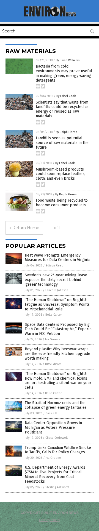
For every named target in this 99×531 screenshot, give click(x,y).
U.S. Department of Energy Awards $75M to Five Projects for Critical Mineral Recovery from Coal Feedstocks (55, 474)
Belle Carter (53, 314)
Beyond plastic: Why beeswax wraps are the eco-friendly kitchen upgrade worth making (57, 354)
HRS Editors (53, 364)
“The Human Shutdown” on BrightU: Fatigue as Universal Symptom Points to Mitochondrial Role (57, 305)
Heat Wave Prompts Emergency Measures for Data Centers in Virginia (57, 257)
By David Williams (67, 60)
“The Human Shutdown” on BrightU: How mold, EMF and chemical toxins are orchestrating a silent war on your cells (58, 380)
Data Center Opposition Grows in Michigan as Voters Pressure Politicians (53, 428)
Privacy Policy (49, 520)
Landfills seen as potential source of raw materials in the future (62, 143)
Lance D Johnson (56, 290)
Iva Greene (53, 339)
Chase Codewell (56, 438)
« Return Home (24, 227)
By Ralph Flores (66, 132)
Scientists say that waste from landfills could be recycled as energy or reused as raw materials (62, 109)
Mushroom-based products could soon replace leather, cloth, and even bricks (60, 174)
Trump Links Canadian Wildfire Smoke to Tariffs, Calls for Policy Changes (58, 450)
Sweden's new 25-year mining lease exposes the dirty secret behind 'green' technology (56, 280)
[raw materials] (49, 16)
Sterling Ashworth (57, 487)
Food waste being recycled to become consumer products (62, 202)
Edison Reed (55, 265)
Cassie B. (52, 413)
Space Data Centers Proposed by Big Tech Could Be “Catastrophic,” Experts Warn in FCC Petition (58, 329)
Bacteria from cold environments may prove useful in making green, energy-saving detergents (64, 73)
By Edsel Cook (66, 96)
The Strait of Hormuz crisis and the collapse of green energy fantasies (56, 405)
